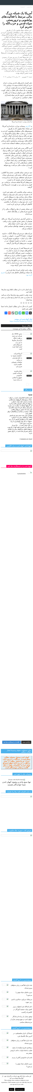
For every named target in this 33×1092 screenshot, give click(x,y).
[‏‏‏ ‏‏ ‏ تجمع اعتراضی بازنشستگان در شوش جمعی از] (16, 651)
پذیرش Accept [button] (19, 1089)
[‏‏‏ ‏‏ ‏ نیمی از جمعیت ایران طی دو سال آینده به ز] (16, 622)
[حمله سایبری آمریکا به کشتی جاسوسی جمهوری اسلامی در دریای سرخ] (27, 373)
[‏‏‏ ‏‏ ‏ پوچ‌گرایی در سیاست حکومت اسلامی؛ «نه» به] (16, 700)
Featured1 (29, 338)
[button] (30, 2)
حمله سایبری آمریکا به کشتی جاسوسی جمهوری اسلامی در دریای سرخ (17, 375)
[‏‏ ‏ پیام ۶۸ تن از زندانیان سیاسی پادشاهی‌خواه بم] (16, 564)
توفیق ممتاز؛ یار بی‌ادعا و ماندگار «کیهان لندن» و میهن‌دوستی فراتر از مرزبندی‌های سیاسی (21, 1019)
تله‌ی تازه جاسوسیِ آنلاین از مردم (22, 1057)
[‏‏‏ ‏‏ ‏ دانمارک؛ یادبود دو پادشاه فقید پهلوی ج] (16, 521)
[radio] (31, 303)
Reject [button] (11, 1089)
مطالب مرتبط (26, 326)
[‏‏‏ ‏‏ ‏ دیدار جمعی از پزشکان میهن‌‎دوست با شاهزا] (16, 496)
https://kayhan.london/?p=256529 (21, 321)
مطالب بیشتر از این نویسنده (22, 329)
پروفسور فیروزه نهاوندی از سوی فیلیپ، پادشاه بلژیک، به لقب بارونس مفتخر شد (21, 1050)
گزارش (27, 126)
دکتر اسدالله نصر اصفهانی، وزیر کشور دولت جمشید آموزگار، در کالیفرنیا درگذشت (22, 1009)
